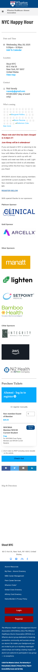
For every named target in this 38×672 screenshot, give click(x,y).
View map (11, 75)
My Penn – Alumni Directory (15, 571)
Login (19, 610)
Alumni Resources (11, 567)
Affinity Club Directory (13, 594)
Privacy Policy (21, 666)
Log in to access (30, 427)
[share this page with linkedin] (32, 468)
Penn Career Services (13, 580)
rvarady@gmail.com (15, 91)
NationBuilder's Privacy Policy (16, 599)
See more (7, 126)
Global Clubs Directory (13, 590)
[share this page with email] (23, 468)
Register (19, 619)
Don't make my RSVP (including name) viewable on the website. (19, 452)
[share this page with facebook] (6, 468)
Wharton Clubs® (11, 585)
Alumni (13, 666)
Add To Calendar (14, 50)
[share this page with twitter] (14, 468)
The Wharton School (12, 663)
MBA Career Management (14, 576)
